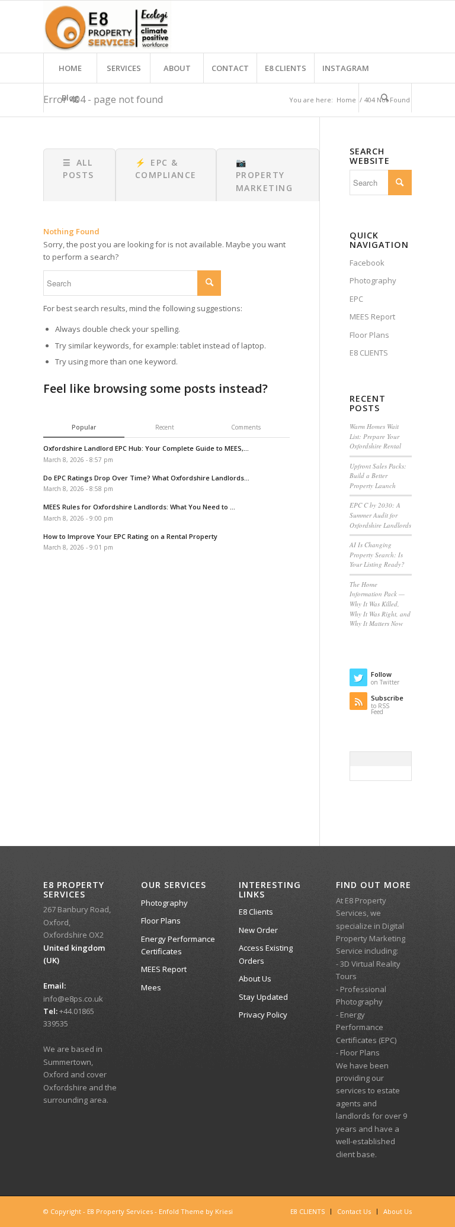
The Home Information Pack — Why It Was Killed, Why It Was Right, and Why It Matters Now (380, 604)
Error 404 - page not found (103, 99)
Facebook (367, 262)
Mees (151, 987)
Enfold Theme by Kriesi (196, 1211)
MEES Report (372, 316)
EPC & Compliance (166, 168)
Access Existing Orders (266, 954)
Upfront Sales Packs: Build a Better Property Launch (378, 475)
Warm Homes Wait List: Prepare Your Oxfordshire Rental (375, 436)
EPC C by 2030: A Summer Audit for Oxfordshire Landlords (380, 515)
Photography (373, 280)
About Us (255, 978)
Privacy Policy (263, 1014)
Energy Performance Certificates (178, 945)
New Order (258, 930)
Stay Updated (263, 997)
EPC (356, 298)
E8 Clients (256, 911)
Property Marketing (264, 175)
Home (346, 99)
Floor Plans (369, 335)
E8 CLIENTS (369, 352)
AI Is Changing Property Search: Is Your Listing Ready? (377, 554)
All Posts (78, 168)
